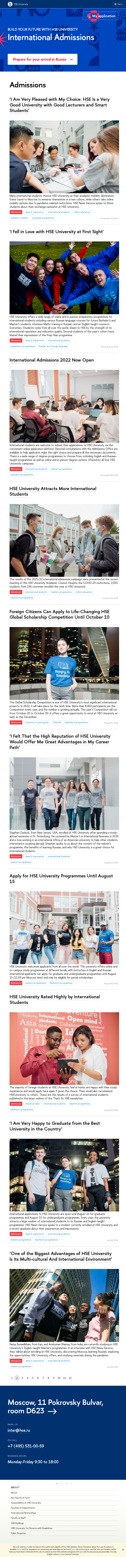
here (19, 1549)
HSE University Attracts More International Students (53, 491)
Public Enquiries (18, 1533)
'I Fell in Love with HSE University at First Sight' (57, 231)
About (15, 1487)
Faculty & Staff (18, 1517)
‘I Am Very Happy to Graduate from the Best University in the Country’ (55, 1126)
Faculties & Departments (23, 1507)
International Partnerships (23, 1512)
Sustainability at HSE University (26, 1502)
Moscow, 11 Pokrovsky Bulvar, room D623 (55, 1406)
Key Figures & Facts (20, 1497)
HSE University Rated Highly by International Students (55, 999)
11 (64, 1378)
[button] (56, 1483)
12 (70, 1378)
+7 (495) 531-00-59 (26, 1446)
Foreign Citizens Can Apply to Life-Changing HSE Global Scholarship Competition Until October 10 (60, 614)
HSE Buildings (17, 1523)
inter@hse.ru (19, 1430)
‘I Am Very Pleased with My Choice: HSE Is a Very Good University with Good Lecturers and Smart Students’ (60, 105)
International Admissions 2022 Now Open (52, 360)
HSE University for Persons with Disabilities (31, 1528)
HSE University (21, 4)
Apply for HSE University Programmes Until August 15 (61, 878)
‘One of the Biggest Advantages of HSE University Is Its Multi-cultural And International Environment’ (61, 1256)
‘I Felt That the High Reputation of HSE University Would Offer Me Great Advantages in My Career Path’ (60, 741)
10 (59, 1378)
